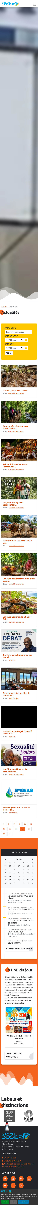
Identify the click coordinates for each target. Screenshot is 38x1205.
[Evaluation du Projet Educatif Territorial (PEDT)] (19, 717)
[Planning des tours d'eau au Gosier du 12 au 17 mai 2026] (19, 793)
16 (29, 829)
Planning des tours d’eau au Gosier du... (16, 808)
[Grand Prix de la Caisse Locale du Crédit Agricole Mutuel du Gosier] (19, 526)
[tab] (8, 1027)
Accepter (5, 1202)
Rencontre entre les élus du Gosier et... (16, 694)
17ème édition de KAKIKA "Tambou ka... (15, 465)
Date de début (11, 336)
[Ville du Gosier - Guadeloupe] (16, 1136)
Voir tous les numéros (14, 1055)
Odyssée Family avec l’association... (13, 503)
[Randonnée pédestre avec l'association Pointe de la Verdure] (19, 412)
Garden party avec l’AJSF (15, 390)
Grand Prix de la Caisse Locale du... (17, 541)
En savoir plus (23, 1202)
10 (25, 824)
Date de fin (10, 344)
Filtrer (8, 353)
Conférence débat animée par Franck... (17, 656)
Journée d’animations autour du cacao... (19, 580)
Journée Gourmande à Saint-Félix (17, 618)
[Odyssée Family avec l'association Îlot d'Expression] (19, 488)
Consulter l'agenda (18, 948)
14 (16, 829)
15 (23, 829)
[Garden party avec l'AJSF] (19, 376)
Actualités (12, 660)
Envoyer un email (10, 1158)
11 (31, 824)
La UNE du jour (14, 698)
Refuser (13, 1202)
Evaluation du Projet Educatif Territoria (17, 732)
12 (4, 829)
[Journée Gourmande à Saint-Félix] (19, 602)
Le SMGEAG (13, 813)
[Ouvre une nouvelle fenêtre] (5, 1178)
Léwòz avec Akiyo (15, 932)
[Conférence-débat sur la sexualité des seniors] (19, 755)
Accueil (4, 307)
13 (10, 829)
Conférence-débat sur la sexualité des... (15, 770)
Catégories (10, 328)
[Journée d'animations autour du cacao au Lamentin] (19, 564)
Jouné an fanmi (14, 943)
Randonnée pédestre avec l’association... (15, 427)
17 (4, 834)
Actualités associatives (16, 393)
